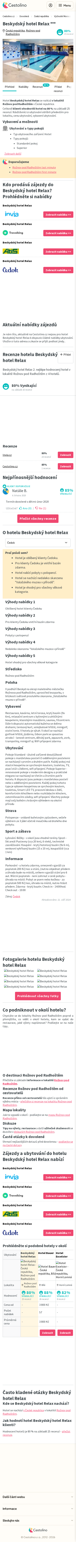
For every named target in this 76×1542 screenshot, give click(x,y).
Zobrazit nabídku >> (58, 214)
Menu (67, 5)
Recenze (40, 86)
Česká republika (15, 30)
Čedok (16, 896)
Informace (10, 1508)
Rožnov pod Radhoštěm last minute (34, 167)
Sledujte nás (11, 1520)
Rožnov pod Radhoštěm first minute (34, 172)
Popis (70, 86)
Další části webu (14, 1497)
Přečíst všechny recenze (38, 519)
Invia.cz (7, 455)
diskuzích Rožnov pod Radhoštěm (34, 1131)
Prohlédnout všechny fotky (38, 996)
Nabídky (23, 86)
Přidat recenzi (58, 89)
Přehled (9, 86)
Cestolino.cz (10, 466)
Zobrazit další (12, 153)
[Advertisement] (38, 297)
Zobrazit (65, 455)
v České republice (33, 1410)
